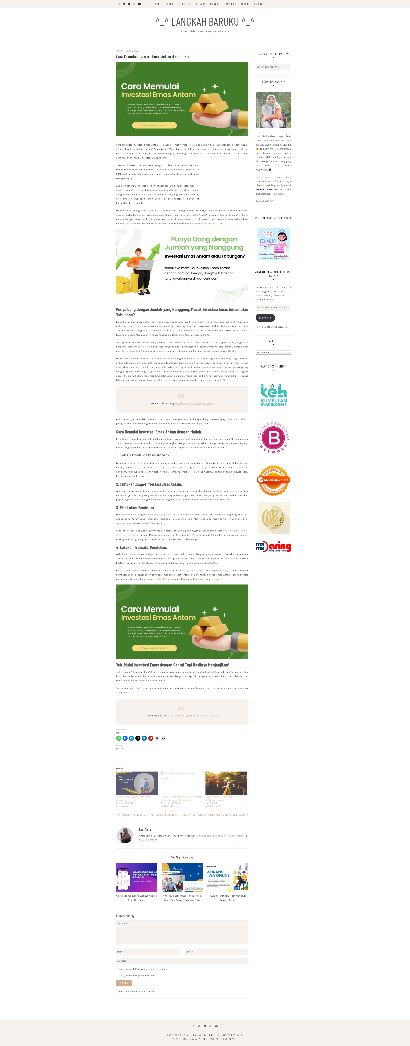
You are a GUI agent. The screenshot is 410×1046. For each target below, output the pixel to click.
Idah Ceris (145, 829)
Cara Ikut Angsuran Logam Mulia (194, 403)
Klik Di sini (265, 317)
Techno (245, 3)
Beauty (186, 3)
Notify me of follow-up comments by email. (143, 969)
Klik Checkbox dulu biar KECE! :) (136, 991)
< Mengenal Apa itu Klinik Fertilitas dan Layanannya (147, 814)
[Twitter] (199, 1026)
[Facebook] (193, 1026)
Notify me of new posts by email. (137, 975)
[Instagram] (210, 1026)
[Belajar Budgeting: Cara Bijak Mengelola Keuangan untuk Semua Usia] (181, 783)
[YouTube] (216, 1026)
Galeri (258, 3)
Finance (215, 3)
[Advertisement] (182, 140)
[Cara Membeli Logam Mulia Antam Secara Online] (137, 783)
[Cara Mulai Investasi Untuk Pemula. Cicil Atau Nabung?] (226, 783)
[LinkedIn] (205, 1026)
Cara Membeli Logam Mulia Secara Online (192, 715)
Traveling (230, 3)
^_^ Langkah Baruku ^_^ (205, 21)
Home (158, 3)
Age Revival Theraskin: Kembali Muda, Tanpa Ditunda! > (215, 814)
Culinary (200, 3)
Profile (170, 3)
